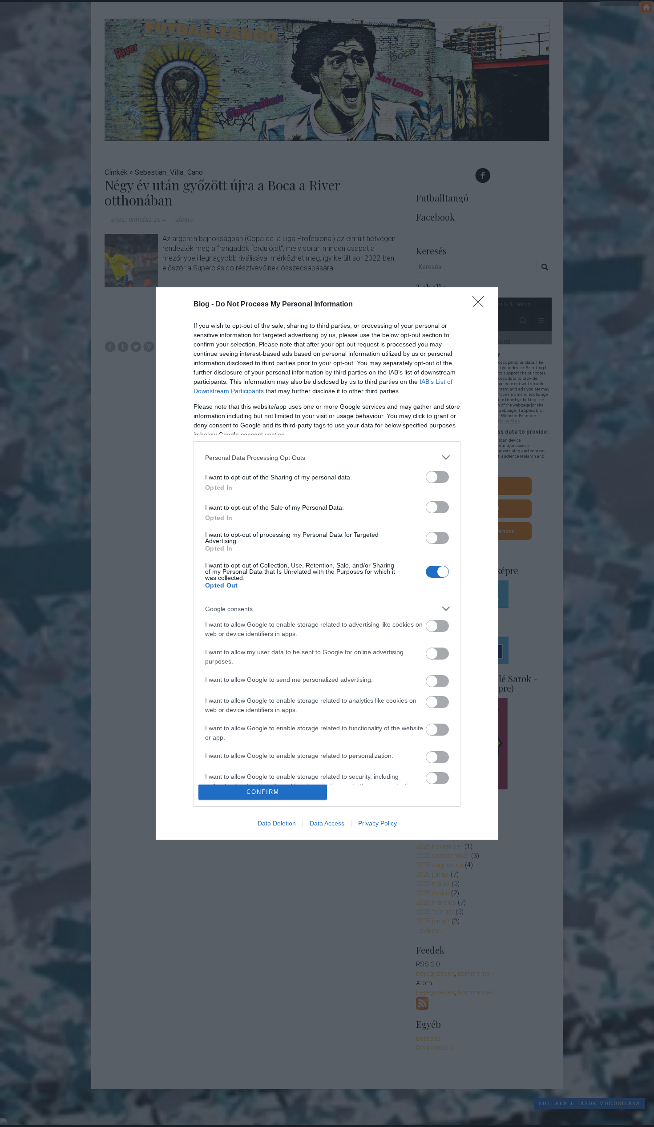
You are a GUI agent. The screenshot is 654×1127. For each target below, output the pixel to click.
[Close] (480, 304)
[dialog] (327, 563)
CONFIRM (262, 792)
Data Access (327, 823)
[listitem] (327, 457)
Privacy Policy (377, 823)
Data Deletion (277, 823)
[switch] (437, 477)
